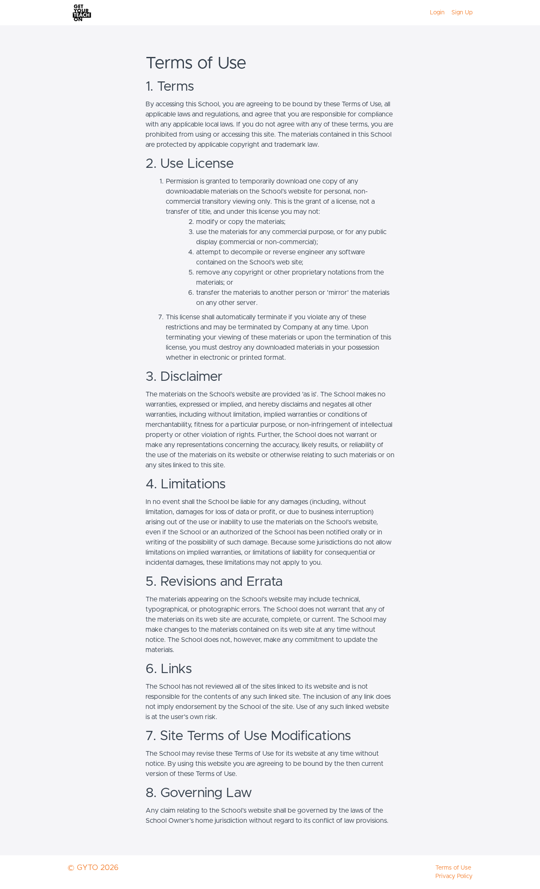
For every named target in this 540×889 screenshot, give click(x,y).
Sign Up (461, 13)
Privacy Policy (453, 876)
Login (437, 13)
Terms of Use (453, 868)
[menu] (447, 12)
